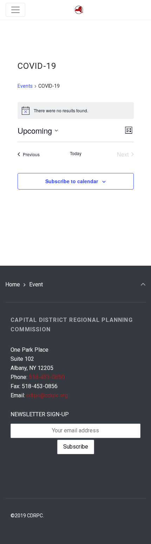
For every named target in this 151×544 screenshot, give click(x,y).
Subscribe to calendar (71, 181)
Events (25, 86)
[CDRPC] (79, 10)
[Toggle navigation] (15, 10)
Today (75, 153)
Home (12, 284)
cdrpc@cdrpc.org (47, 395)
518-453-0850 (47, 377)
